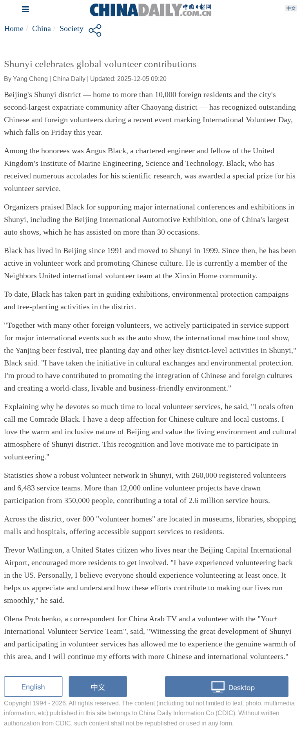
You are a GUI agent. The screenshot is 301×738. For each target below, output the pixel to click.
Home (14, 28)
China (41, 28)
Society (71, 28)
